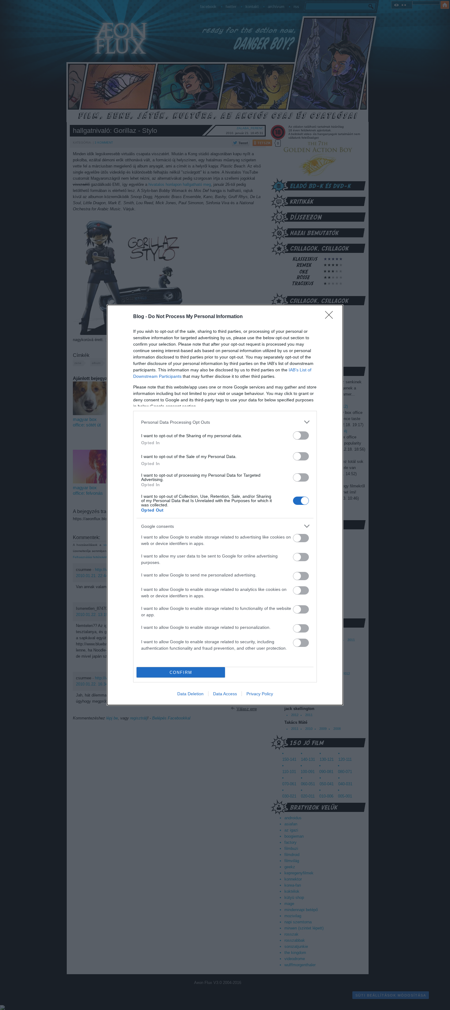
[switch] (301, 435)
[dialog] (225, 505)
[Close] (331, 317)
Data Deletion (190, 693)
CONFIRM (181, 672)
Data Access (225, 693)
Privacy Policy (259, 693)
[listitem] (225, 422)
